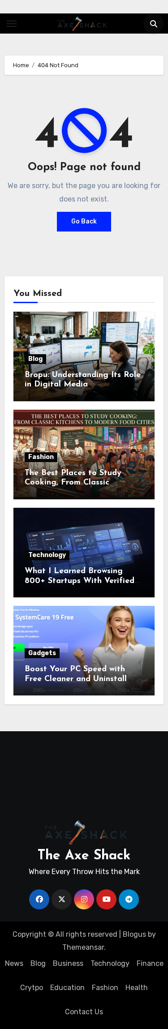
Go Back (84, 221)
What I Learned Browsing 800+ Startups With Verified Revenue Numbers (79, 581)
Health (136, 987)
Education (67, 987)
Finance (150, 963)
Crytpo (31, 987)
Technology (47, 555)
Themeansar (83, 947)
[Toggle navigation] (11, 23)
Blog (35, 359)
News (14, 963)
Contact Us (84, 1012)
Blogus (134, 934)
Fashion (41, 457)
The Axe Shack (84, 856)
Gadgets (42, 653)
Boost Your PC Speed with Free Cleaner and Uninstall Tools (76, 679)
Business (68, 963)
